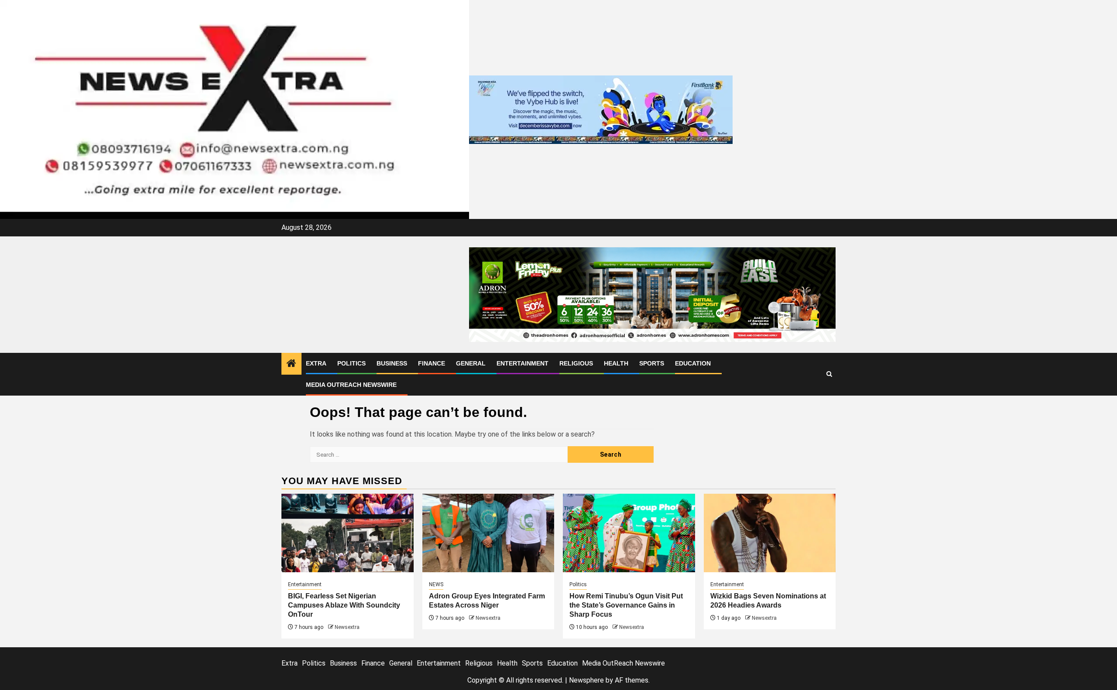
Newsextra (347, 627)
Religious (576, 363)
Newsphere (586, 680)
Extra (316, 363)
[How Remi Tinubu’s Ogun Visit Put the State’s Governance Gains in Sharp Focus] (629, 533)
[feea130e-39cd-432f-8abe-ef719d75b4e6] (601, 109)
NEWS (436, 584)
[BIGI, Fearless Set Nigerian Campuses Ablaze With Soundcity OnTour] (347, 533)
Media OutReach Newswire (351, 384)
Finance (431, 363)
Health (616, 363)
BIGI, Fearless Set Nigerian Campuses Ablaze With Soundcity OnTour (344, 605)
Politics (351, 363)
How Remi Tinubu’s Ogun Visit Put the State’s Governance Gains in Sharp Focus (626, 605)
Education (693, 363)
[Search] (829, 374)
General (471, 363)
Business (392, 363)
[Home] (291, 364)
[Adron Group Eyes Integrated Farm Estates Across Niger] (488, 533)
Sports (651, 363)
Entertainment (522, 363)
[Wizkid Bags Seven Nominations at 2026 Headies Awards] (770, 533)
